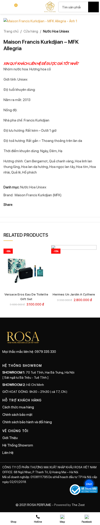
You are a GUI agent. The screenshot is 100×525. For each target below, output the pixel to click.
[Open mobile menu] (5, 7)
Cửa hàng (30, 31)
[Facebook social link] (16, 204)
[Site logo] (50, 6)
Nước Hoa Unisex (56, 31)
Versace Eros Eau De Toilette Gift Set (26, 296)
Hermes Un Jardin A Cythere (74, 294)
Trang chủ (11, 31)
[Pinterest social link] (32, 204)
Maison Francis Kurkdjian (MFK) (38, 195)
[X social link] (21, 204)
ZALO (89, 484)
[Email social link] (27, 204)
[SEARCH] (93, 7)
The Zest (78, 504)
